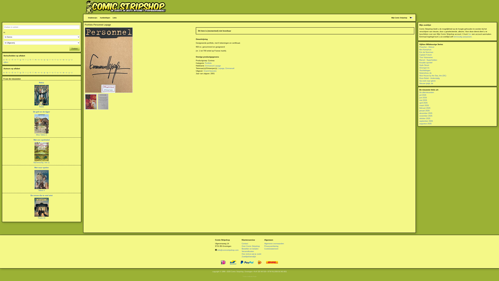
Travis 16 (41, 218)
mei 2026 (423, 100)
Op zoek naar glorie (427, 81)
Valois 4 (41, 190)
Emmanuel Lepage (213, 66)
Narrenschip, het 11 (42, 162)
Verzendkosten (248, 251)
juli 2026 (422, 95)
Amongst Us (424, 68)
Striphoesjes (92, 18)
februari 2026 (424, 108)
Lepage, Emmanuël (226, 68)
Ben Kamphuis (425, 50)
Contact (245, 243)
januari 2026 (424, 111)
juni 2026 (423, 98)
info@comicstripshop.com (228, 250)
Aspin (255, 276)
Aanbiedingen (105, 18)
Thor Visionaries (426, 57)
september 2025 (426, 121)
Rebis (41, 83)
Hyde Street (424, 65)
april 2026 (423, 103)
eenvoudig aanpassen (463, 37)
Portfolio (208, 63)
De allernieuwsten (426, 92)
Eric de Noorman (426, 52)
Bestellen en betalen (250, 249)
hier (469, 34)
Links (115, 18)
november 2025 (425, 116)
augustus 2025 (425, 124)
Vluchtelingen (424, 70)
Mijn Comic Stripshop (399, 18)
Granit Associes (210, 71)
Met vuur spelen (41, 168)
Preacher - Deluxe (426, 47)
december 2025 (425, 113)
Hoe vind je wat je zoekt (251, 254)
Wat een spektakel (42, 140)
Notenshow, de (425, 73)
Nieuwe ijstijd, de (426, 83)
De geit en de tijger (41, 112)
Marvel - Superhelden (428, 60)
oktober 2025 (424, 118)
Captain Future (425, 55)
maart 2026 (424, 105)
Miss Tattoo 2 (41, 135)
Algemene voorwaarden (274, 243)
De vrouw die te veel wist (42, 195)
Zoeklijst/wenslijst (249, 257)
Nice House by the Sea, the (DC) (432, 76)
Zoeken (74, 49)
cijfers (6, 62)
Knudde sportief (425, 63)
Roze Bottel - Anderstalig (429, 78)
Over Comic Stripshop (251, 246)
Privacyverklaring (271, 246)
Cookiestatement (271, 249)
